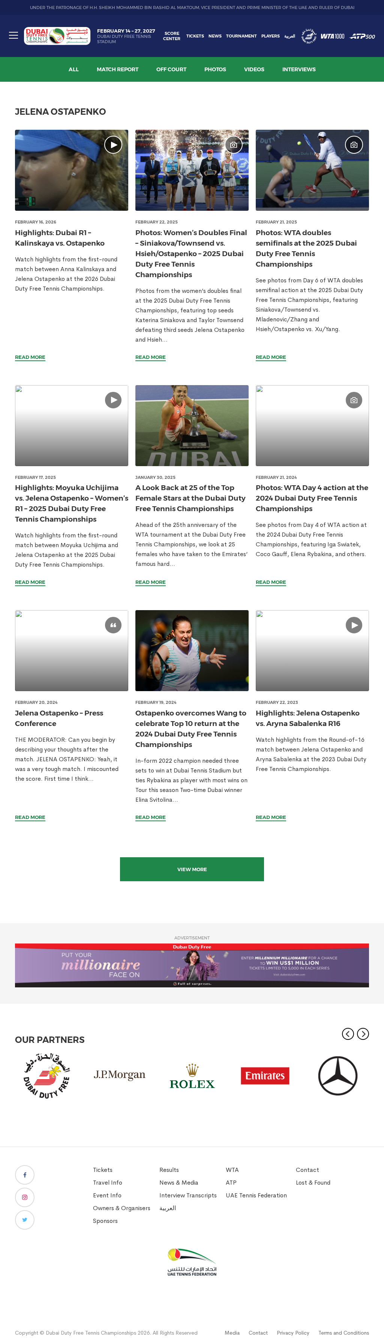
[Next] (363, 1034)
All (74, 69)
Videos (254, 69)
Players (270, 36)
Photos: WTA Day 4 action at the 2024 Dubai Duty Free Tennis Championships (312, 498)
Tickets (195, 36)
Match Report (117, 69)
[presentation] (71, 170)
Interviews (299, 69)
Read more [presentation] (30, 357)
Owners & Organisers (121, 1208)
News (215, 36)
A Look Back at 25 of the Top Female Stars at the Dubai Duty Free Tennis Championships (190, 498)
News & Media (178, 1182)
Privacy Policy (293, 1332)
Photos (215, 69)
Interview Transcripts (188, 1195)
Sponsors (105, 1221)
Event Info (107, 1195)
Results (169, 1170)
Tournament (241, 36)
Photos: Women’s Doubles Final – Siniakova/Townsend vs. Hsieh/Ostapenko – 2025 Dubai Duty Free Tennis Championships (191, 253)
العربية (289, 36)
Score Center (171, 36)
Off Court (171, 69)
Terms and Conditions (343, 1332)
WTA (232, 1170)
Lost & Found (313, 1182)
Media (232, 1332)
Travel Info (107, 1182)
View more (192, 869)
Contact (307, 1170)
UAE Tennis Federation (256, 1195)
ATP (231, 1182)
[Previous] (348, 1034)
